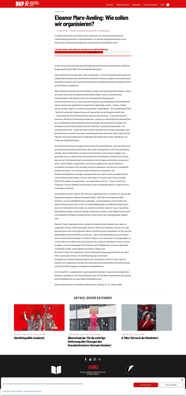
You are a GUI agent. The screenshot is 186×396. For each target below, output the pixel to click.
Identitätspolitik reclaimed (29, 338)
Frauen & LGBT (62, 30)
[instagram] (95, 358)
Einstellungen (171, 385)
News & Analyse (123, 5)
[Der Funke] (27, 6)
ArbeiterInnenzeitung (78, 30)
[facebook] (86, 358)
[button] (182, 380)
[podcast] (100, 358)
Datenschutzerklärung (17, 391)
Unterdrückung (94, 334)
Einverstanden (145, 385)
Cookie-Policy (6, 391)
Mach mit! (109, 5)
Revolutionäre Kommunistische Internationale (93, 373)
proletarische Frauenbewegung (98, 30)
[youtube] (90, 358)
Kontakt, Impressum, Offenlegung (32, 391)
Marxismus (136, 5)
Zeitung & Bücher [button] (150, 5)
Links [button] (162, 5)
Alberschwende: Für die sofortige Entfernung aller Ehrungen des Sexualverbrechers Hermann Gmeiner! (89, 341)
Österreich (84, 334)
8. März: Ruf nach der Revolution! (139, 338)
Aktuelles (17, 334)
